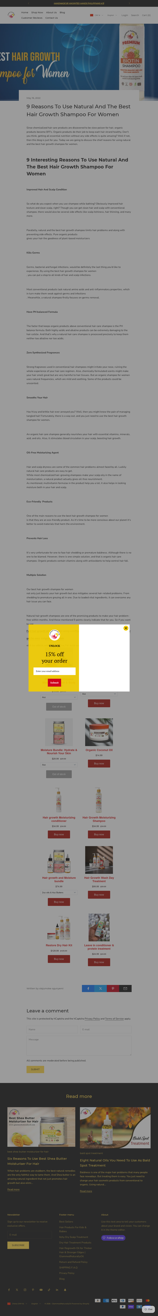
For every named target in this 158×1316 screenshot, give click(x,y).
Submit (54, 682)
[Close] (126, 628)
